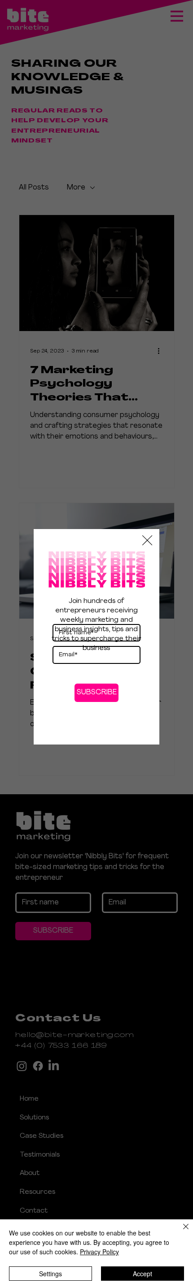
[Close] (180, 1232)
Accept (142, 1273)
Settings (50, 1273)
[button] (147, 540)
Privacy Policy (99, 1251)
